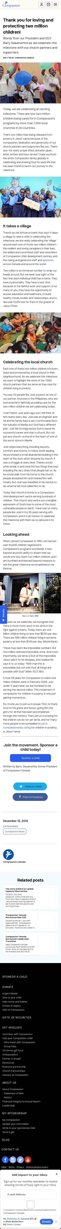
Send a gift (8, 1132)
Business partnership (14, 1066)
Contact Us (10, 1149)
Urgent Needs (10, 993)
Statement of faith (14, 1093)
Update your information (15, 1123)
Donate (7, 986)
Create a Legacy (11, 1005)
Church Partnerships (13, 1070)
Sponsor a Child (14, 976)
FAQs (4, 1167)
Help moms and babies (14, 1001)
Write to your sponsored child (18, 1127)
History (8, 1097)
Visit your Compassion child (17, 1038)
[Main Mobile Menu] (55, 4)
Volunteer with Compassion (17, 1034)
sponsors (48, 260)
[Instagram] (12, 1159)
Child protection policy (37, 1167)
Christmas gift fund (12, 1050)
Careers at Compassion (15, 1074)
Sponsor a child (30, 758)
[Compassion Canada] (11, 4)
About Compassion (12, 1089)
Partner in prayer (11, 1058)
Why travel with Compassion (19, 1042)
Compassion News (15, 831)
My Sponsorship (14, 1113)
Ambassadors (10, 1054)
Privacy (20, 1167)
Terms (11, 1167)
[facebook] (5, 1159)
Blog (6, 1139)
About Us (9, 1082)
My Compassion (11, 1119)
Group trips (10, 1046)
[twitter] (20, 1159)
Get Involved (12, 1027)
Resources (8, 1062)
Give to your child (11, 997)
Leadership (8, 1105)
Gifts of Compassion (13, 1009)
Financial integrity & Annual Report (21, 1101)
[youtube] (27, 1159)
